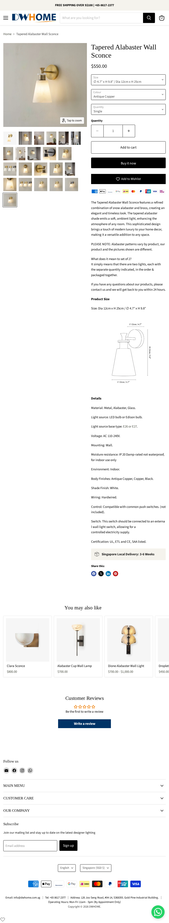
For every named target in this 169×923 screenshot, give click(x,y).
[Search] (149, 18)
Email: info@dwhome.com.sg (23, 898)
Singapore (94, 868)
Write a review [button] (84, 723)
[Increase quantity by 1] (129, 131)
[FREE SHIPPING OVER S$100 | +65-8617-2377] (84, 5)
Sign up (68, 845)
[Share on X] (101, 573)
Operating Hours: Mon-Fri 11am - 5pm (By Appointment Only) (84, 902)
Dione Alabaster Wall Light (126, 666)
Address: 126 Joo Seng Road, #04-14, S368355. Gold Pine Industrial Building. (114, 898)
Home (7, 34)
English (64, 868)
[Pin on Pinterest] (115, 573)
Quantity (97, 120)
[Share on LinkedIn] (108, 573)
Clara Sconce (16, 666)
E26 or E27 (130, 426)
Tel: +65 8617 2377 (55, 898)
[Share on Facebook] (93, 573)
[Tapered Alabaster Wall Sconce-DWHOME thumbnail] (10, 138)
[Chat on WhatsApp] (158, 912)
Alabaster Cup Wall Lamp (74, 666)
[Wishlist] (2, 919)
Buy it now (128, 163)
